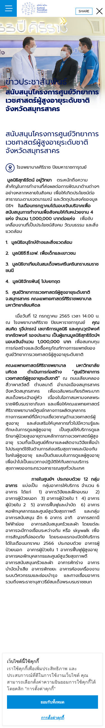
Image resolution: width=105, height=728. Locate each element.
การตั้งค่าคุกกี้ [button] (52, 717)
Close (96, 8)
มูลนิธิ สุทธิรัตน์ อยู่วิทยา (41, 8)
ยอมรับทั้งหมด (52, 702)
